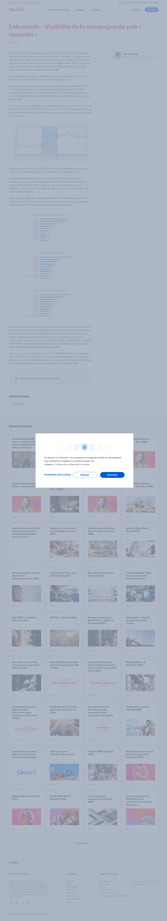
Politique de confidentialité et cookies (72, 464)
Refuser (85, 475)
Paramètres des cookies (57, 475)
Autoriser (112, 475)
